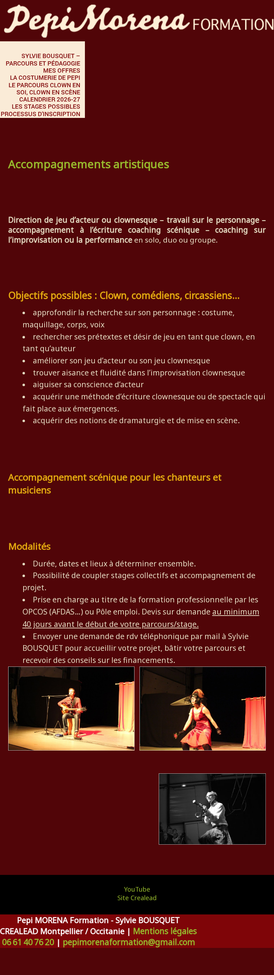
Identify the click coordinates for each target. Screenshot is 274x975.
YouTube (137, 889)
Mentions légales (165, 931)
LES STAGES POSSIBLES (46, 106)
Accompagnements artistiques (88, 163)
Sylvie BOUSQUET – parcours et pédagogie (43, 59)
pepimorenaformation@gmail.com (129, 942)
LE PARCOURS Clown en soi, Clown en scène (44, 88)
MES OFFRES (61, 70)
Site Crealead (137, 897)
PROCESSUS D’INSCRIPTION (40, 114)
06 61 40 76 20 (28, 942)
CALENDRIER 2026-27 (49, 99)
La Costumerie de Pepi (45, 77)
